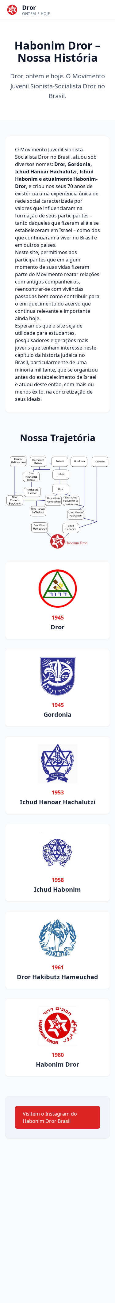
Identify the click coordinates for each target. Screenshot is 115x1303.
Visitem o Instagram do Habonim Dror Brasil (50, 1117)
